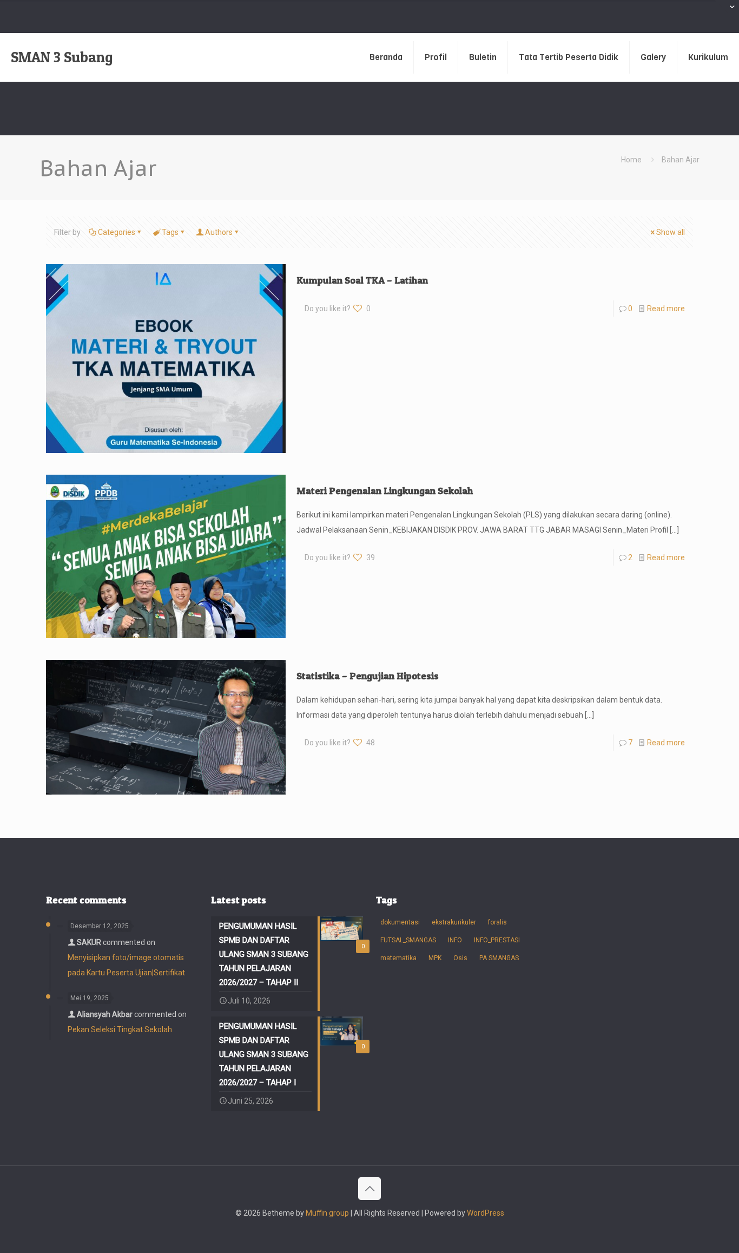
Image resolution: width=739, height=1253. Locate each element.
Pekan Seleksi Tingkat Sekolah (120, 1029)
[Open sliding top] (727, 12)
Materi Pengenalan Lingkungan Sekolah (384, 490)
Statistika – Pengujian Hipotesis (367, 675)
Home (631, 159)
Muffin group (327, 1213)
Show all (670, 232)
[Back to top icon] (369, 1188)
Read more (666, 308)
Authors (219, 232)
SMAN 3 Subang (62, 57)
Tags (170, 232)
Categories (116, 232)
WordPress (485, 1213)
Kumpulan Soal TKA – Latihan (362, 280)
